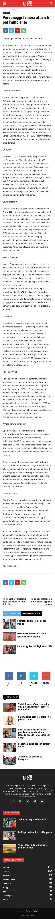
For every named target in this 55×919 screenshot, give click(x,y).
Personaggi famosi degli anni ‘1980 (34, 646)
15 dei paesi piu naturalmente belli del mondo (33, 846)
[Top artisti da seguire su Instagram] (9, 760)
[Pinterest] (17, 30)
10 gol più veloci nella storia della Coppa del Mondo (41, 602)
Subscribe (46, 673)
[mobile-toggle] (4, 3)
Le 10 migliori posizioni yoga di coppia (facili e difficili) (14, 602)
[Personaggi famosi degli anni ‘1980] (9, 649)
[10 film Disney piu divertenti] (9, 822)
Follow (21, 673)
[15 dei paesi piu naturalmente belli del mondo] (9, 848)
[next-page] (8, 659)
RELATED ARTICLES (12, 613)
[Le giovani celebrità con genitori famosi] (9, 747)
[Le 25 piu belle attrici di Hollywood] (9, 835)
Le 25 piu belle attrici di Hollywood (35, 832)
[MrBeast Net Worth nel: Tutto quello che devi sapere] (9, 636)
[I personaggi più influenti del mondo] (9, 624)
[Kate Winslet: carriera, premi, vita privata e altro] (9, 720)
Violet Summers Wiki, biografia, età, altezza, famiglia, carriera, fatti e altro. (33, 707)
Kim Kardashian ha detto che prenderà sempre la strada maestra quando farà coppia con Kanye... (34, 733)
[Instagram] (20, 801)
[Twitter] (11, 30)
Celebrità (13, 10)
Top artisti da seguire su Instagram (30, 758)
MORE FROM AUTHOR (31, 613)
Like (8, 673)
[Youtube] (42, 801)
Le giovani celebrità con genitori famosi (34, 745)
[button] (51, 3)
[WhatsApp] (23, 30)
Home (5, 10)
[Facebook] (5, 30)
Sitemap (20, 911)
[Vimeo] (34, 801)
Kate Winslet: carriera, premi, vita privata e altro (35, 718)
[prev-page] (4, 659)
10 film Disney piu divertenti (32, 819)
